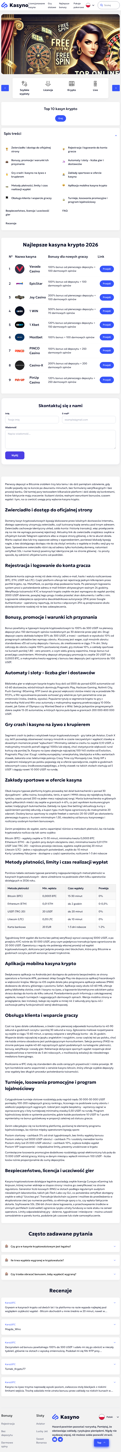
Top (99, 1442)
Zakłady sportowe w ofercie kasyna (84, 174)
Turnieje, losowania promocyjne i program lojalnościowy (87, 199)
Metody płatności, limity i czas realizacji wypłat (29, 187)
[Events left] (5, 88)
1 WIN (33, 311)
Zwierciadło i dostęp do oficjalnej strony (31, 149)
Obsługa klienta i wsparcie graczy (31, 198)
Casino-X (36, 365)
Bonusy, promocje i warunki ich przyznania (30, 162)
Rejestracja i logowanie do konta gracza (87, 149)
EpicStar (35, 284)
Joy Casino (37, 297)
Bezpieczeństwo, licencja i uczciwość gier (27, 212)
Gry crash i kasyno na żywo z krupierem (28, 174)
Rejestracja (8, 1423)
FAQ (65, 210)
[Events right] (116, 88)
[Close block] (116, 135)
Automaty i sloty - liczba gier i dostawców (86, 162)
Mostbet (36, 337)
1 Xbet (34, 325)
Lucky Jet (42, 1431)
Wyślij (15, 455)
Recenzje (11, 223)
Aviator (40, 1423)
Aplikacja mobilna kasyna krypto (87, 185)
